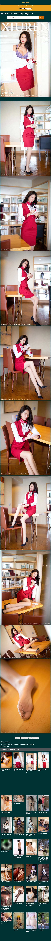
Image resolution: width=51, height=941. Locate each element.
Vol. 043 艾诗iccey (18, 903)
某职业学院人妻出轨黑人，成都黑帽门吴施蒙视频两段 (6, 908)
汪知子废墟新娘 (5, 851)
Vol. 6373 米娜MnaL (6, 881)
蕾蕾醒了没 (28, 856)
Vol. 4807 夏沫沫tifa (6, 834)
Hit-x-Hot (25, 2)
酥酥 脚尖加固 (17, 803)
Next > (36, 737)
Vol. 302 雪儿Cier (42, 812)
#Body (7, 746)
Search (41, 17)
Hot (24, 5)
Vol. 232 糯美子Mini (31, 881)
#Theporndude (29, 5)
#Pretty (4, 746)
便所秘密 (16, 930)
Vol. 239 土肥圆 (17, 881)
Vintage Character (43, 833)
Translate (29, 9)
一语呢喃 (40, 930)
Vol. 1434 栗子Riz (5, 812)
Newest (20, 5)
